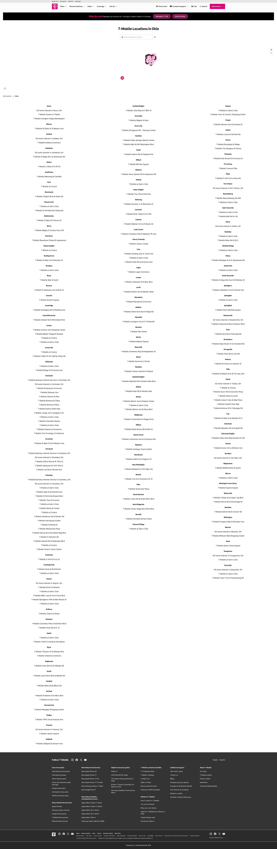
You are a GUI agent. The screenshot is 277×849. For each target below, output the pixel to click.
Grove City (138, 126)
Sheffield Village (228, 246)
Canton (49, 325)
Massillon (138, 367)
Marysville (138, 347)
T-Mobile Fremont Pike (228, 168)
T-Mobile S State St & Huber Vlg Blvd (228, 498)
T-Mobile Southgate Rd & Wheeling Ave (49, 310)
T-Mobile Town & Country (49, 500)
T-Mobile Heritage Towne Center (138, 449)
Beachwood (49, 192)
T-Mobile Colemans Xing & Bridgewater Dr (138, 351)
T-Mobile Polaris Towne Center (49, 549)
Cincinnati (49, 376)
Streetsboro (228, 339)
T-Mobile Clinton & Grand (49, 614)
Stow (228, 330)
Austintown (49, 172)
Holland (138, 180)
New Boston (138, 455)
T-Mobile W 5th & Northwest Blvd (49, 496)
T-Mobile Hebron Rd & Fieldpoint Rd (138, 154)
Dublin (49, 633)
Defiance (49, 609)
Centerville (49, 348)
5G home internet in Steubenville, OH (228, 320)
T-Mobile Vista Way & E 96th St (138, 110)
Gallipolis (49, 739)
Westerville (228, 493)
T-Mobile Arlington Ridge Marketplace (49, 118)
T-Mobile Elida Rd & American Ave (138, 262)
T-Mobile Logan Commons (138, 272)
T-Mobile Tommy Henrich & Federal (138, 371)
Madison (138, 307)
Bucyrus (49, 286)
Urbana (228, 444)
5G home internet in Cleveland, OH (49, 457)
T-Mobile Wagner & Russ (138, 120)
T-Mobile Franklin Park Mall (228, 404)
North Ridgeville (138, 504)
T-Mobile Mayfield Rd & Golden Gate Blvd (138, 381)
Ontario (228, 106)
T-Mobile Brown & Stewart (49, 587)
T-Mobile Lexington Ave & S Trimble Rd (138, 321)
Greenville (138, 116)
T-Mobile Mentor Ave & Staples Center (138, 401)
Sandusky (228, 232)
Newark (138, 475)
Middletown (138, 415)
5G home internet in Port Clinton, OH (228, 188)
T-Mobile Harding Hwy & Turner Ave (138, 254)
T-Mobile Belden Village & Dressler (49, 334)
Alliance (49, 124)
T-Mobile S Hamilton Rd (49, 537)
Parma (228, 140)
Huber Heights (138, 190)
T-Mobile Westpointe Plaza (49, 529)
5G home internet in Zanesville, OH (228, 570)
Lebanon (138, 220)
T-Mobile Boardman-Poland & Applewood (49, 240)
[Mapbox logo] (5, 88)
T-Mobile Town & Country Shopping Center (228, 114)
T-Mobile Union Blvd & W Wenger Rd (49, 666)
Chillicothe (49, 362)
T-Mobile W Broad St (49, 525)
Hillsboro (138, 170)
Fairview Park (49, 705)
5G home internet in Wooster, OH (228, 532)
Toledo (228, 379)
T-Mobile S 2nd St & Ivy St (49, 559)
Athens (49, 162)
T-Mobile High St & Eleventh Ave (49, 492)
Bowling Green (49, 256)
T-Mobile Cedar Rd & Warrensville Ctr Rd (228, 438)
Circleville (49, 439)
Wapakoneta (227, 464)
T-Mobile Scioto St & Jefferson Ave (227, 448)
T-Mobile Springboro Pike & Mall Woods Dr (49, 599)
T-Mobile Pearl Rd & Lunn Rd (228, 354)
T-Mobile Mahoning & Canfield (49, 176)
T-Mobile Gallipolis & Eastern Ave (49, 743)
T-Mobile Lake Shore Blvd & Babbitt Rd (49, 676)
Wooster (228, 527)
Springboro (228, 286)
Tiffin (228, 369)
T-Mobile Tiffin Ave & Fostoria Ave (49, 719)
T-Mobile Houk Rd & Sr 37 (49, 628)
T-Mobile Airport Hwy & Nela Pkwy (228, 400)
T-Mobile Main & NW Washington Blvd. (138, 144)
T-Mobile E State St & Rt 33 (49, 166)
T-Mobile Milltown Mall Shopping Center (227, 536)
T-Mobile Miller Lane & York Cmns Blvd (49, 595)
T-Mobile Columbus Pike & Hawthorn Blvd (49, 623)
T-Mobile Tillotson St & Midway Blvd (49, 652)
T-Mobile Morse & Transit (49, 508)
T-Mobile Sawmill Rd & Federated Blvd (49, 541)
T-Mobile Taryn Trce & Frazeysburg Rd (228, 578)
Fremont (49, 725)
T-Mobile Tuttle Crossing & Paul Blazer (49, 642)
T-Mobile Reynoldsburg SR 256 (228, 198)
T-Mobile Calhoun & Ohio (49, 396)
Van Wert (228, 454)
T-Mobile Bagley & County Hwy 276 (49, 230)
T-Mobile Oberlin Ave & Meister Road (138, 292)
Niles (138, 485)
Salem (228, 222)
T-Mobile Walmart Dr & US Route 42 (138, 224)
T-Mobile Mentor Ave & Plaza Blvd (138, 409)
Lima (138, 249)
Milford (138, 425)
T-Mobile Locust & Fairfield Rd (228, 134)
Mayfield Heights (138, 377)
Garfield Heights (138, 106)
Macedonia (138, 297)
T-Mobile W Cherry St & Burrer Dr (228, 364)
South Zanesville (228, 276)
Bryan (49, 276)
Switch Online (180, 16)
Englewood (49, 661)
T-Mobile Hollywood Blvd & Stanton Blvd (228, 324)
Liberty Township (138, 239)
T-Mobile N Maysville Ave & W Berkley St (228, 280)
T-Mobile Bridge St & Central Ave (49, 370)
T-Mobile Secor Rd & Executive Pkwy (228, 392)
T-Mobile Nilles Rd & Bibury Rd (49, 686)
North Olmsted (138, 494)
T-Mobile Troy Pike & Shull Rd (138, 194)
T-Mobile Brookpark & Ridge (228, 144)
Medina (138, 387)
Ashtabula (49, 148)
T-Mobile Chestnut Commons (49, 656)
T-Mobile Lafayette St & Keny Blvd (138, 282)
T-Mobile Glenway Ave (49, 392)
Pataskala (228, 154)
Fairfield (49, 681)
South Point (228, 266)
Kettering (138, 200)
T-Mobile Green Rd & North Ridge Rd (138, 312)
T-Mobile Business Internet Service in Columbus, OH (49, 479)
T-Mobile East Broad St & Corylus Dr (228, 158)
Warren (228, 473)
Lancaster (138, 210)
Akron (49, 106)
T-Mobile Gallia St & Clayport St (138, 459)
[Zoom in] (271, 49)
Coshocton (49, 555)
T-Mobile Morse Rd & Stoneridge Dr (228, 502)
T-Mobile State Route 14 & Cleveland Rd (228, 344)
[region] (138, 68)
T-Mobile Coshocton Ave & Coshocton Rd (138, 439)
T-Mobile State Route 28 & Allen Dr (138, 429)
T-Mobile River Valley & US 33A (138, 214)
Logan (138, 268)
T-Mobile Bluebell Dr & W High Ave (138, 469)
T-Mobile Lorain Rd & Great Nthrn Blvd (138, 499)
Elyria (49, 647)
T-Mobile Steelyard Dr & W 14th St (49, 466)
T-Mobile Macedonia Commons (138, 302)
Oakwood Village (138, 524)
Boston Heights (49, 246)
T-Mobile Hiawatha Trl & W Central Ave (228, 290)
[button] (122, 78)
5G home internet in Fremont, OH (49, 729)
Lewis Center (138, 230)
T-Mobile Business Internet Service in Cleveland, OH (49, 453)
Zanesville (228, 565)
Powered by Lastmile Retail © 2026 (138, 845)
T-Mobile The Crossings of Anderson (49, 433)
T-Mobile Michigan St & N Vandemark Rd (228, 260)
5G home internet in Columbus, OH (49, 484)
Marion (138, 337)
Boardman (49, 236)
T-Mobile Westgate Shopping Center (49, 709)
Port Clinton (228, 184)
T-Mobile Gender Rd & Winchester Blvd (49, 320)
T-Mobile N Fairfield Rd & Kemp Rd (49, 210)
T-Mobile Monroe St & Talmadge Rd (228, 408)
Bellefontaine (49, 216)
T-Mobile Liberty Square (49, 733)
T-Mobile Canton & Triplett (49, 114)
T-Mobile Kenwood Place (49, 405)
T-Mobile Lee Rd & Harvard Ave (49, 470)
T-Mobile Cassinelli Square (49, 421)
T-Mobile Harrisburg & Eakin (49, 521)
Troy (227, 414)
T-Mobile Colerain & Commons (49, 429)
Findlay (49, 715)
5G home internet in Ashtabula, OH (49, 152)
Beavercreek (49, 202)
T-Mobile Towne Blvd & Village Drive (138, 419)
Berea (49, 226)
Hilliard (138, 160)
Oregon (228, 120)
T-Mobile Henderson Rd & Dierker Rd (49, 516)
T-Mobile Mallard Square (138, 341)
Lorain (138, 287)
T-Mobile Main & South (49, 280)
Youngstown (228, 551)
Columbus (49, 475)
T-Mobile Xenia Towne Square (228, 546)
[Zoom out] (271, 52)
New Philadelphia (138, 465)
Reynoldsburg (228, 194)
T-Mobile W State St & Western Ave (49, 128)
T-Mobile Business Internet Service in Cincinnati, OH (49, 380)
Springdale (228, 296)
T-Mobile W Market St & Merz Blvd (49, 695)
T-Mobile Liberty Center (138, 244)
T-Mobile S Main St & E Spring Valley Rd (49, 356)
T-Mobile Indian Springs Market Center (138, 140)
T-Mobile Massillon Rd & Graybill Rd (228, 428)
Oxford (228, 130)
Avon (49, 182)
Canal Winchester (49, 315)
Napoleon (138, 445)
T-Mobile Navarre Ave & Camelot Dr (228, 124)
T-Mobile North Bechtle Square (228, 310)
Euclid (49, 671)
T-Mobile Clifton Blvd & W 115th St (49, 461)
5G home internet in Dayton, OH (49, 583)
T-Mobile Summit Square (49, 300)
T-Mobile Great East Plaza (138, 489)
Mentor (138, 397)
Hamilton (138, 136)
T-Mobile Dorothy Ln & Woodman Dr (138, 204)
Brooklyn (49, 266)
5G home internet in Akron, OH (49, 110)
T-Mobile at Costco (49, 186)
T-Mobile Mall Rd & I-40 (228, 216)
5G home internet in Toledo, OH (228, 384)
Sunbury (228, 359)
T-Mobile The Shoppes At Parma (228, 148)
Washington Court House (228, 483)
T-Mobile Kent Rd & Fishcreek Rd (228, 334)
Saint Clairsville (228, 208)
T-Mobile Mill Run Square (138, 164)
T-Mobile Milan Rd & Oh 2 (227, 240)
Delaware (49, 619)
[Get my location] (154, 37)
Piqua (228, 174)
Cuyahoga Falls (49, 565)
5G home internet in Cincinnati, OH (49, 384)
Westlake (228, 507)
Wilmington (228, 517)
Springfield (228, 306)
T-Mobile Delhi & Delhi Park (49, 409)
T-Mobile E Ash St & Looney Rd (228, 178)
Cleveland (49, 449)
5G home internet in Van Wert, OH (228, 458)
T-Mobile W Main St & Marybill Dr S (227, 418)
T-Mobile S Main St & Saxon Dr (49, 220)
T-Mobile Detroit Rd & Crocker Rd (228, 512)
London (138, 277)
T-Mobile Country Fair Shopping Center (49, 330)
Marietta (138, 327)
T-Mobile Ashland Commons (49, 143)
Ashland (49, 134)
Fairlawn (49, 691)
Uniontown (228, 424)
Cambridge (49, 306)
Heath (138, 150)
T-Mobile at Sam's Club (49, 206)
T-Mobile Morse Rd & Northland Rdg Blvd (49, 533)
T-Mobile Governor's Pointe (138, 361)
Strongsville (228, 349)
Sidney (228, 256)
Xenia (228, 541)
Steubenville (227, 315)
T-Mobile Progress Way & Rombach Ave (228, 522)
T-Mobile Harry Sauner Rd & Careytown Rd (138, 174)
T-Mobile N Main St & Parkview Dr (49, 260)
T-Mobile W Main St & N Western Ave (49, 443)
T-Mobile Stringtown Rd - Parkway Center (138, 130)
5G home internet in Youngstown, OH (228, 555)
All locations (7, 96)
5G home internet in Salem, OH (228, 226)
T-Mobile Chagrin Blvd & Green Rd (49, 196)
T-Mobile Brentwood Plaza (49, 401)
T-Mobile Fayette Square (228, 488)
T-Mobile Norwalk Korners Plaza (138, 519)
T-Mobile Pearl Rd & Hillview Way (138, 391)
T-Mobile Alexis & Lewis (228, 396)
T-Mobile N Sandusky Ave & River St (49, 290)
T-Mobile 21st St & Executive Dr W (138, 479)
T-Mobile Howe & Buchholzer (49, 569)
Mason (138, 357)
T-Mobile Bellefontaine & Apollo (228, 468)
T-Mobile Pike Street (138, 331)
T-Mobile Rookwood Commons (49, 388)
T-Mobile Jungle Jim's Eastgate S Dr (49, 413)
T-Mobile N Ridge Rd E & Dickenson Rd (49, 157)
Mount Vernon (138, 435)
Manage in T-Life (162, 16)
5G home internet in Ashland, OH (49, 138)
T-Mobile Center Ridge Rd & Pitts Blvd (138, 509)
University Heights (228, 434)
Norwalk (138, 514)
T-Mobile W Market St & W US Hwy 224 (228, 374)
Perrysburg (228, 164)
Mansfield (138, 317)
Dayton (49, 579)
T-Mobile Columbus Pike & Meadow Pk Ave (138, 234)
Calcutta (49, 296)
